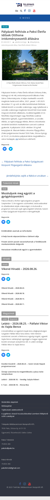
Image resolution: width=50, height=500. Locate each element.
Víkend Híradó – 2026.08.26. (19, 269)
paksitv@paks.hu (7, 448)
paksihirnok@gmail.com (10, 468)
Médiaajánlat (6, 406)
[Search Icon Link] (21, 11)
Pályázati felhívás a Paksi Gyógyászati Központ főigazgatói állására (22, 163)
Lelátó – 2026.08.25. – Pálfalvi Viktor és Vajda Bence (24, 325)
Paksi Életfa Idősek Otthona (27, 45)
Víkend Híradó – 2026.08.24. (13, 288)
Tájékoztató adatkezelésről (12, 410)
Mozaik (5, 27)
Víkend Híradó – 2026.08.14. (13, 299)
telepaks (18, 330)
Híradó (5, 264)
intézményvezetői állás (9, 45)
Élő (16, 11)
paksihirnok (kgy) (21, 42)
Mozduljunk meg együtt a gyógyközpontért (18, 194)
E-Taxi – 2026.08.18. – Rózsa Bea (15, 385)
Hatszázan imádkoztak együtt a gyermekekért (21, 249)
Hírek (4, 189)
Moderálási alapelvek (9, 402)
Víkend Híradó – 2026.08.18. (13, 293)
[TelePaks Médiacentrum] (25, 4)
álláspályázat (34, 42)
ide (17, 139)
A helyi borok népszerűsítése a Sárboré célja (20, 236)
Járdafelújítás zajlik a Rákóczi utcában (27, 175)
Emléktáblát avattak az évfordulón (16, 231)
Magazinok (13, 319)
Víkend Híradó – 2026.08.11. (13, 304)
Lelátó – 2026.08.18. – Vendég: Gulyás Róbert (20, 379)
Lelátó (5, 319)
